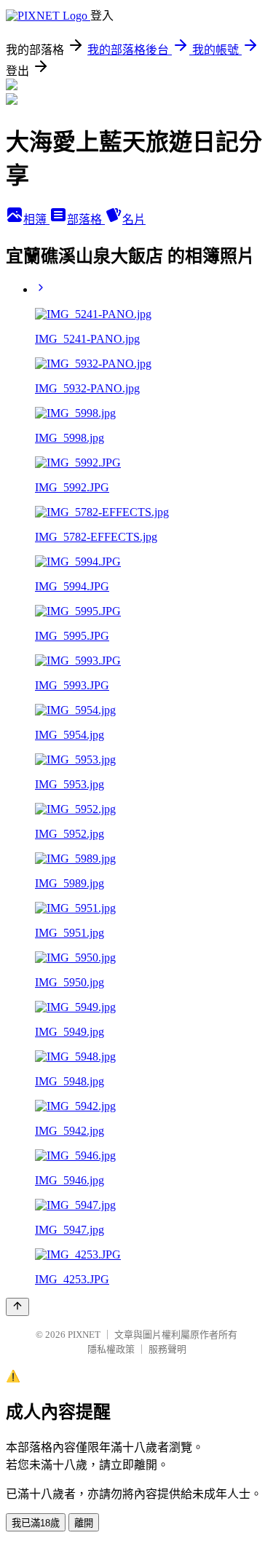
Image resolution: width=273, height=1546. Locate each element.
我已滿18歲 (36, 1523)
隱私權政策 (111, 1349)
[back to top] (17, 1307)
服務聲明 (167, 1349)
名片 (134, 219)
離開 (83, 1523)
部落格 (86, 219)
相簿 (36, 219)
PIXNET (84, 1334)
